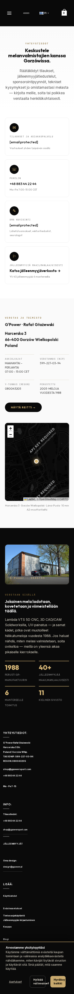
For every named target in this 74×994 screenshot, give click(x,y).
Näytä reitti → (23, 407)
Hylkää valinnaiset (39, 981)
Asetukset (15, 981)
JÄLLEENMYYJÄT (13, 843)
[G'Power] (26, 13)
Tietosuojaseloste (28, 968)
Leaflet (31, 499)
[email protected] (24, 142)
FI (46, 13)
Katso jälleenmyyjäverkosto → (35, 271)
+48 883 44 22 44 (23, 183)
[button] (9, 13)
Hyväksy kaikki (59, 981)
